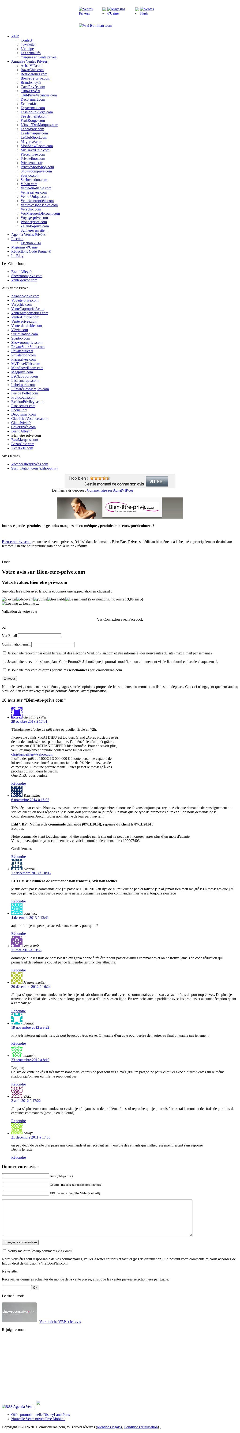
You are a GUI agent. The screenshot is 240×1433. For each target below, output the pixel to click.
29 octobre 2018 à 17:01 (29, 721)
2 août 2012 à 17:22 (26, 1101)
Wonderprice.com (34, 222)
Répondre (18, 783)
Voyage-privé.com (34, 218)
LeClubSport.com (34, 137)
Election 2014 (31, 243)
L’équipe (27, 49)
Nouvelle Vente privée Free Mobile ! (38, 1419)
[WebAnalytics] (170, 1427)
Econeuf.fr (28, 104)
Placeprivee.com (33, 154)
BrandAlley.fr (31, 82)
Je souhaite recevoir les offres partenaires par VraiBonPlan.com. (65, 670)
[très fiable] (56, 599)
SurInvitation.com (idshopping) (34, 468)
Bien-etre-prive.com (35, 78)
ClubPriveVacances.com (39, 95)
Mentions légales (109, 1427)
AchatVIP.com (31, 66)
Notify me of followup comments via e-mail (40, 1251)
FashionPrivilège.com (37, 112)
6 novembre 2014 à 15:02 (30, 800)
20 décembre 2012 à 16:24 (31, 987)
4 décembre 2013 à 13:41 (30, 918)
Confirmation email (16, 644)
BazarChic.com (32, 70)
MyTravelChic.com (35, 150)
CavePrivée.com (33, 87)
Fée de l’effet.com (34, 116)
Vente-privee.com (34, 192)
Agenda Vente (23, 1407)
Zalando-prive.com (35, 226)
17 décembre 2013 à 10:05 (31, 873)
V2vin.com (29, 184)
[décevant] (24, 599)
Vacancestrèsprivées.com (29, 464)
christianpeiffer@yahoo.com (32, 754)
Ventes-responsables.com (39, 205)
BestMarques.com (34, 74)
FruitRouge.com (33, 120)
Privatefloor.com (33, 158)
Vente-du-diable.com (36, 188)
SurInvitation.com (34, 180)
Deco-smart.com (33, 99)
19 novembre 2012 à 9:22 (30, 1027)
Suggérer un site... (34, 230)
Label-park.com (32, 129)
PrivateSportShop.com (37, 167)
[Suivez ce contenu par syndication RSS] (7, 1407)
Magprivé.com (31, 142)
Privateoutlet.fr (31, 163)
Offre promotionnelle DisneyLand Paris (40, 1415)
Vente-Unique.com (35, 197)
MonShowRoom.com (37, 146)
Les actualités (31, 53)
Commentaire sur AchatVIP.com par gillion (111, 490)
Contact (26, 40)
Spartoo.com (30, 175)
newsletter (28, 44)
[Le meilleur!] (76, 599)
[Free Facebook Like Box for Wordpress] (38, 1403)
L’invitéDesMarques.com (39, 125)
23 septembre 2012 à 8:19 (30, 1060)
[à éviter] (9, 599)
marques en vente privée (38, 57)
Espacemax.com (33, 108)
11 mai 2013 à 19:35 (26, 950)
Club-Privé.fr (30, 91)
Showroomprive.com (36, 171)
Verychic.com (31, 209)
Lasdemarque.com (34, 133)
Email (9, 636)
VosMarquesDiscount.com (40, 213)
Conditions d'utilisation (141, 1427)
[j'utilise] (40, 599)
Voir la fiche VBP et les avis (60, 1322)
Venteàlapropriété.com (37, 201)
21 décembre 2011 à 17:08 (30, 1137)
